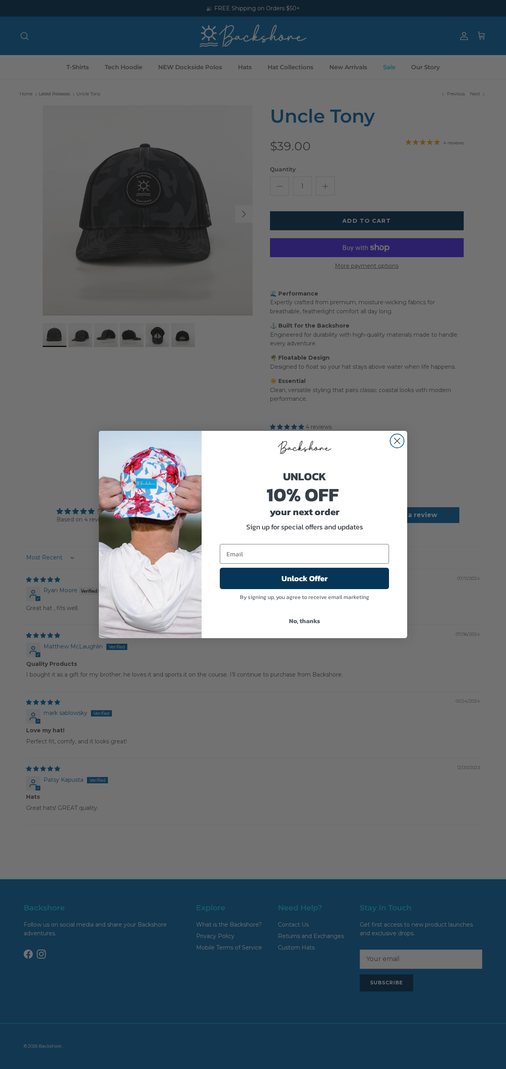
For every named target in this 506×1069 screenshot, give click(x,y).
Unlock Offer (304, 578)
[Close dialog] (397, 441)
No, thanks (304, 620)
